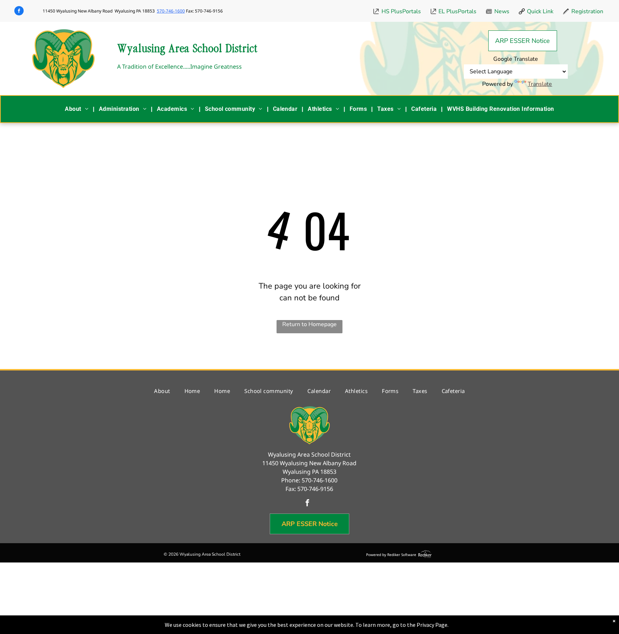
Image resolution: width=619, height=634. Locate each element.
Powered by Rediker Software (391, 554)
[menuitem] (78, 109)
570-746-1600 (171, 11)
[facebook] (19, 11)
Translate (540, 84)
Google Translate (515, 59)
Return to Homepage (309, 324)
